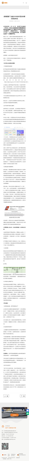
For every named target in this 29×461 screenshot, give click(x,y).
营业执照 (9, 455)
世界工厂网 (9, 458)
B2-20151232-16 (11, 457)
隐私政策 (18, 457)
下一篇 (23, 396)
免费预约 (14, 415)
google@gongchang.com (9, 439)
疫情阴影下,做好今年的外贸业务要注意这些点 (14, 17)
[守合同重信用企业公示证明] (4, 455)
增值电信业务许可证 (13, 455)
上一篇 (6, 396)
